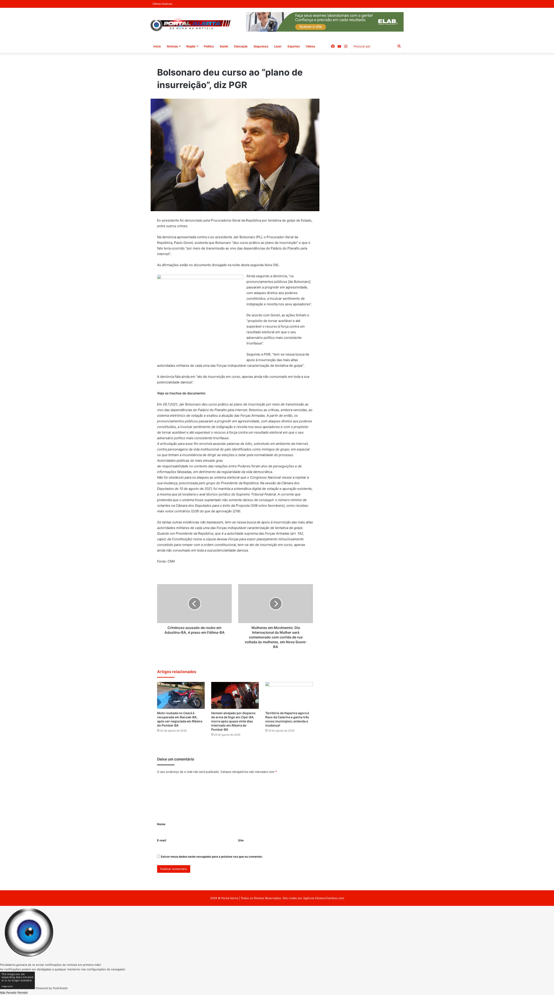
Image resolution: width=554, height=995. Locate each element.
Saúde (224, 46)
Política (209, 46)
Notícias (172, 46)
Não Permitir (8, 992)
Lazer (278, 46)
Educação (241, 46)
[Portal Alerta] (190, 23)
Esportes (294, 46)
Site (241, 840)
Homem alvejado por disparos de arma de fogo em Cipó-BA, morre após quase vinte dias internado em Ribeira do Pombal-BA (233, 721)
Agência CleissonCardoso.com (323, 898)
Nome (161, 824)
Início (157, 46)
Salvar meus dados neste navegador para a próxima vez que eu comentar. (212, 856)
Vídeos (310, 46)
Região (190, 46)
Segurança (261, 46)
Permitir (23, 992)
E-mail (161, 840)
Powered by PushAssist (52, 988)
